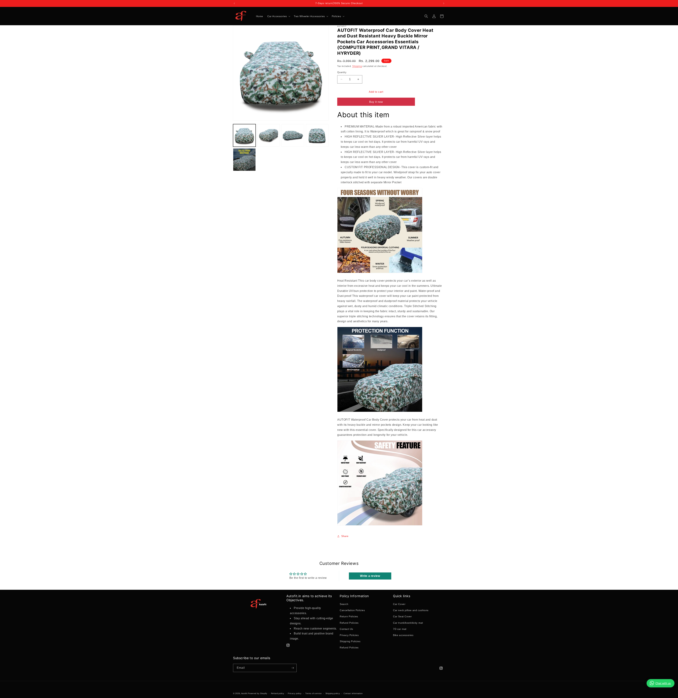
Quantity (341, 72)
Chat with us (663, 683)
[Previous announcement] (234, 3)
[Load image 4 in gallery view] (317, 135)
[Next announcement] (444, 3)
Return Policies (349, 616)
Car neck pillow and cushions (411, 610)
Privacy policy (295, 693)
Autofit (244, 693)
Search (344, 604)
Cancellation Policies (352, 610)
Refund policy (277, 693)
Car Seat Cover (402, 616)
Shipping (357, 66)
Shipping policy (332, 693)
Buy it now (376, 101)
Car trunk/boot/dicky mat (408, 622)
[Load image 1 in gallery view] (244, 135)
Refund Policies (349, 622)
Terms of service (313, 693)
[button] (278, 16)
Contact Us (346, 629)
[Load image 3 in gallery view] (293, 135)
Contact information (353, 693)
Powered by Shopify (257, 693)
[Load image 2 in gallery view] (268, 135)
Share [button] (345, 536)
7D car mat (399, 629)
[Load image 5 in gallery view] (244, 159)
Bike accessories (403, 635)
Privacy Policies (349, 635)
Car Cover (399, 604)
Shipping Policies (350, 641)
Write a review (370, 575)
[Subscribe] (292, 668)
